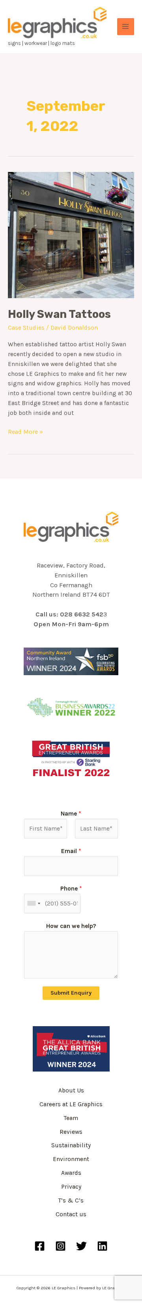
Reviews (71, 1131)
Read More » (25, 431)
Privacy (71, 1186)
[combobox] (33, 903)
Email (71, 851)
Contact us (71, 1214)
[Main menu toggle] (125, 26)
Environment (71, 1159)
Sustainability (71, 1145)
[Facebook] (39, 1246)
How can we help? (71, 926)
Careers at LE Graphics (71, 1104)
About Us (71, 1090)
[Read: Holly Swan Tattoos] (71, 234)
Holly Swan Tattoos (59, 314)
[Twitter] (81, 1246)
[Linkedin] (102, 1246)
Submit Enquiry (71, 992)
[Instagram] (60, 1246)
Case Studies (26, 327)
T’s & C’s (71, 1200)
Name (71, 813)
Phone (71, 888)
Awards (71, 1172)
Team (71, 1118)
